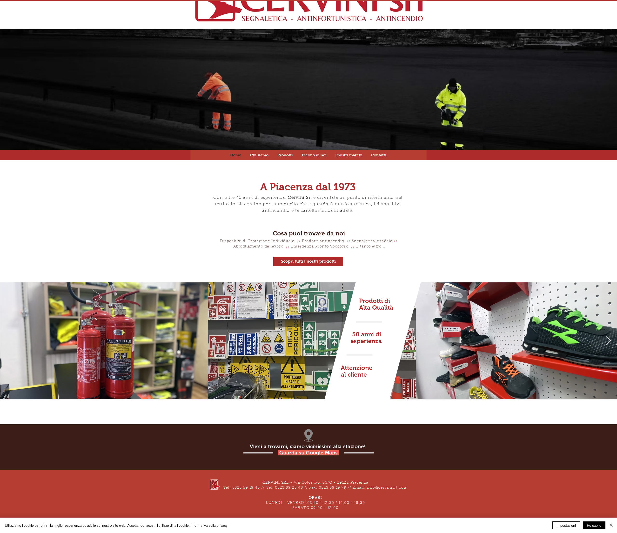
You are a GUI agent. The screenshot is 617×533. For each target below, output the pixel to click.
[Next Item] (608, 341)
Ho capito (594, 525)
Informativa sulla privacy (209, 525)
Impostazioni (566, 525)
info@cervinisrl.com (387, 488)
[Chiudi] (611, 525)
